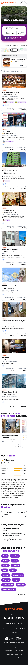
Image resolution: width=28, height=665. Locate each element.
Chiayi (13, 570)
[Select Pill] (21, 2)
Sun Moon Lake (18, 575)
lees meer (19, 71)
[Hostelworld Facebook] (5, 618)
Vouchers (21, 650)
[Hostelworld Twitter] (8, 618)
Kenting (5, 560)
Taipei (5, 556)
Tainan (15, 560)
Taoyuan (5, 575)
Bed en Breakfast (20, 628)
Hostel (4, 90)
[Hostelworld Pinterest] (19, 618)
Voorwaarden (8, 650)
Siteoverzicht (18, 654)
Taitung (5, 565)
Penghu (16, 580)
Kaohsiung (15, 556)
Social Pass (14, 632)
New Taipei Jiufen (8, 589)
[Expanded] (3, 45)
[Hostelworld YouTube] (16, 618)
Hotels (13, 628)
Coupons (15, 650)
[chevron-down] (16, 461)
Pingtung (6, 580)
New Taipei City (8, 584)
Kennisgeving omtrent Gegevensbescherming (14, 647)
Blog (4, 628)
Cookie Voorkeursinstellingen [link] (14, 657)
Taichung (16, 565)
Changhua (20, 584)
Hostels (8, 628)
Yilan (4, 570)
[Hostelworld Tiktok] (23, 618)
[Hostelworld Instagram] (12, 618)
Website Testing (10, 654)
